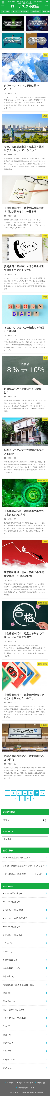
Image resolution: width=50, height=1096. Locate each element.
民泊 (6, 1026)
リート (7, 951)
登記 (7, 1034)
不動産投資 (35, 11)
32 (16, 799)
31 (42, 793)
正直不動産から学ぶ (14, 1018)
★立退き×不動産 (12, 935)
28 (25, 793)
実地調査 (9, 1001)
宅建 (7, 993)
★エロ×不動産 (11, 901)
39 (28, 799)
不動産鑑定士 (11, 968)
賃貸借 (7, 1068)
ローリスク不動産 (25, 6)
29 (31, 793)
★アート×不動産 (12, 893)
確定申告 (8, 1043)
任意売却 (8, 976)
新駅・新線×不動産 (13, 1009)
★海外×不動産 (11, 926)
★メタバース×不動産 (20, 11)
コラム (8, 943)
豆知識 (9, 1059)
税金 (7, 1051)
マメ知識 (6, 11)
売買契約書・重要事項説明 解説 (20, 984)
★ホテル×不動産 (13, 910)
